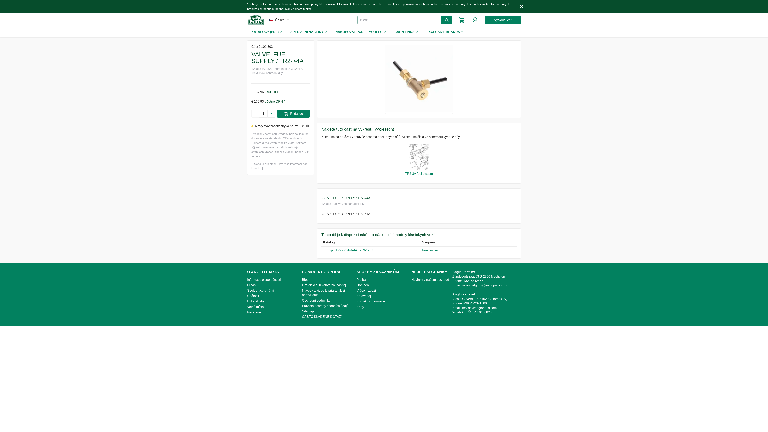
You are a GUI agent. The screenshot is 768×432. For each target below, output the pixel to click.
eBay (360, 307)
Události (253, 296)
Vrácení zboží (366, 290)
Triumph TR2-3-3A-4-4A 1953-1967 (348, 250)
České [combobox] (280, 20)
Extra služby (256, 301)
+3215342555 (473, 281)
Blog (305, 279)
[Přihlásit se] (475, 20)
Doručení (363, 285)
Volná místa (255, 307)
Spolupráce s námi (260, 290)
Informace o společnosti (264, 279)
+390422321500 (475, 303)
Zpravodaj (364, 296)
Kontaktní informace (371, 301)
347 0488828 (482, 312)
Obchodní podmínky (316, 300)
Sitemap (308, 311)
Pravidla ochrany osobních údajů (325, 306)
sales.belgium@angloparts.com (484, 285)
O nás (251, 285)
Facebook (254, 312)
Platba (361, 279)
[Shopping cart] (461, 20)
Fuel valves (430, 250)
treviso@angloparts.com (479, 308)
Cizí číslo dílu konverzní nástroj (324, 285)
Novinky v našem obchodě (430, 279)
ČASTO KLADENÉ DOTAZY (322, 316)
